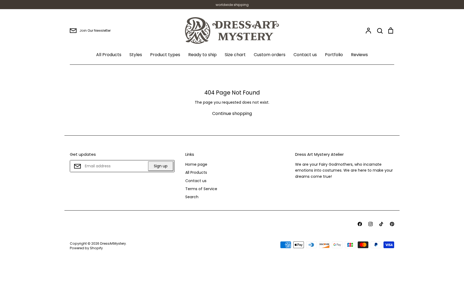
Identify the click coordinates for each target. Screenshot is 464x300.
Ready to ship (202, 55)
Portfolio (334, 55)
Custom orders (269, 55)
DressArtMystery (113, 243)
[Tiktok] (381, 224)
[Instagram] (370, 224)
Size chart (235, 55)
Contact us (305, 55)
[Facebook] (359, 224)
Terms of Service (201, 188)
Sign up (161, 166)
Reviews (359, 55)
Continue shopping (232, 113)
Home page (196, 164)
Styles (135, 55)
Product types (165, 55)
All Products (108, 55)
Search (191, 197)
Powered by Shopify (86, 248)
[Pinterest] (392, 224)
